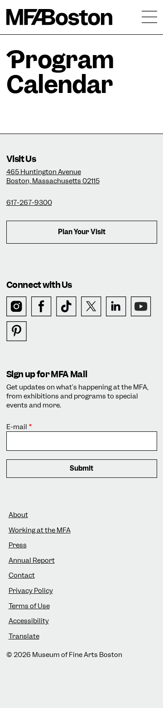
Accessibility (29, 621)
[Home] (59, 17)
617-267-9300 (29, 202)
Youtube (141, 306)
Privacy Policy (31, 591)
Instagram (16, 306)
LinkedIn (116, 306)
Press (18, 545)
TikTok (66, 306)
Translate (24, 636)
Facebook (41, 306)
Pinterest (16, 331)
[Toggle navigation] (149, 17)
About (18, 515)
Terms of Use (29, 606)
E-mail (16, 427)
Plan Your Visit (81, 231)
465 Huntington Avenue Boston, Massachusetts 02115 (53, 176)
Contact (22, 575)
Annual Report (32, 560)
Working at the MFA (40, 530)
